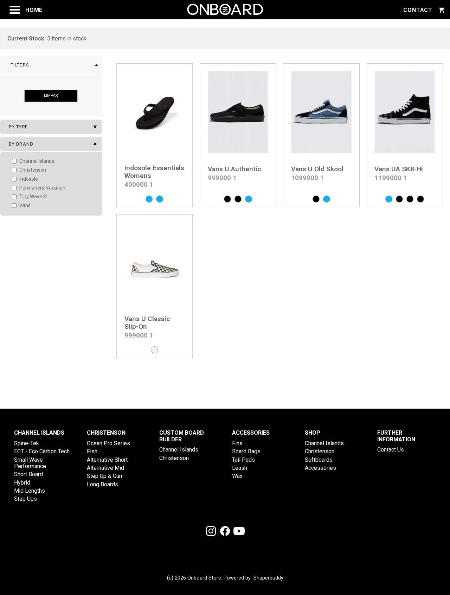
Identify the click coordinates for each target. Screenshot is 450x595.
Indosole (28, 179)
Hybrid (22, 482)
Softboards (319, 459)
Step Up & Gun (104, 476)
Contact (417, 10)
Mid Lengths (29, 490)
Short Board (28, 474)
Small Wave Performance (30, 462)
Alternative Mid (105, 468)
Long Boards (102, 484)
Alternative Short (107, 459)
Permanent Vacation (41, 188)
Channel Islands (36, 161)
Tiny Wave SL (33, 196)
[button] (51, 65)
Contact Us (390, 449)
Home (34, 10)
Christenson (32, 170)
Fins (237, 443)
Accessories (320, 468)
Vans (24, 205)
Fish (92, 451)
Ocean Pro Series (108, 443)
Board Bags (246, 451)
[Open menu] (14, 9)
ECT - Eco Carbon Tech (42, 451)
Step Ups (25, 498)
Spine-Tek (26, 443)
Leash (239, 468)
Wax (237, 476)
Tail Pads (243, 459)
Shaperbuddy (268, 578)
